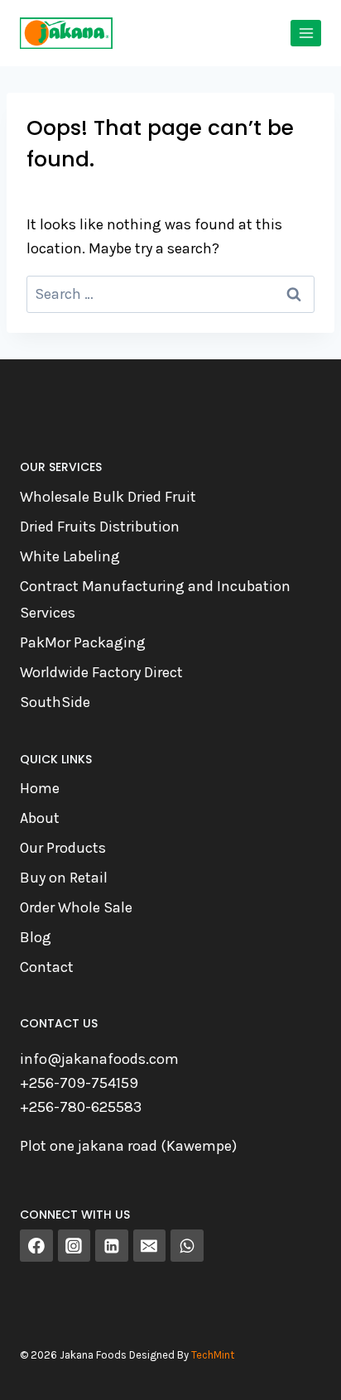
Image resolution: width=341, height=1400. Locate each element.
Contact (47, 967)
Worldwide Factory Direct (101, 672)
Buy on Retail (64, 877)
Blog (35, 937)
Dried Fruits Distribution (100, 526)
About (40, 818)
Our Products (63, 848)
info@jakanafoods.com (99, 1059)
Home (40, 788)
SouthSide (55, 702)
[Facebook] (36, 1246)
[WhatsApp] (187, 1246)
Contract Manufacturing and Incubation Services (155, 599)
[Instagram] (74, 1246)
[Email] (149, 1246)
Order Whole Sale (76, 907)
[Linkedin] (111, 1246)
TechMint (212, 1355)
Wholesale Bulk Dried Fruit (108, 497)
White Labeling (70, 556)
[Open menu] (306, 33)
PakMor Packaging (83, 642)
